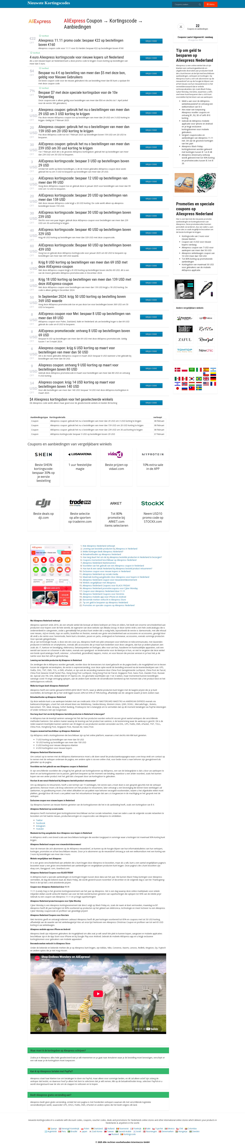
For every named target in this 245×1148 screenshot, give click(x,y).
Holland (110, 1128)
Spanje (53, 1128)
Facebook (40, 823)
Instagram (40, 826)
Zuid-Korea (96, 1131)
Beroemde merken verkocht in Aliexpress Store (104, 599)
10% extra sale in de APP (153, 467)
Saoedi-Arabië (124, 1131)
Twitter (39, 820)
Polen (86, 1128)
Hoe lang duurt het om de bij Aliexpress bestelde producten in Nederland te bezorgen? (122, 557)
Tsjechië (159, 1128)
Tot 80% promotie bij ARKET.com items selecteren (116, 519)
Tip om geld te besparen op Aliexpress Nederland (105, 602)
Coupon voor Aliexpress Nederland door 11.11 (104, 591)
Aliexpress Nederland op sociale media (100, 574)
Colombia (192, 1128)
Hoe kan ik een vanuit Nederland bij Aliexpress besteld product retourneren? (117, 568)
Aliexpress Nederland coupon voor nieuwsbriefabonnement (110, 579)
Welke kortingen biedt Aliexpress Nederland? (103, 551)
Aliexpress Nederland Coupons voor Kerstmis (103, 594)
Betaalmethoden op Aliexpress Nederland (102, 554)
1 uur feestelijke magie (80, 467)
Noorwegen (151, 1131)
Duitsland (98, 1128)
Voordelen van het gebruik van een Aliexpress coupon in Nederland (113, 565)
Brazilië (73, 1131)
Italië (147, 1128)
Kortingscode (129, 1134)
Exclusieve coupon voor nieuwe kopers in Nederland (106, 571)
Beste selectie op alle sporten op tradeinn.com (80, 518)
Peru (63, 1131)
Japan (84, 1131)
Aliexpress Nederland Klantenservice (99, 562)
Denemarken (167, 1131)
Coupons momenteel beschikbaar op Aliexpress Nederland (109, 560)
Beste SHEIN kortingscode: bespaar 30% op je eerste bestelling (43, 473)
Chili (181, 1128)
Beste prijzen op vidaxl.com (116, 467)
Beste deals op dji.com (43, 516)
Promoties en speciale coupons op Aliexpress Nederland (108, 605)
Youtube (40, 828)
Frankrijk (137, 1128)
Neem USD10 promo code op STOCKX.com (152, 518)
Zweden (195, 1131)
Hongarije (182, 1131)
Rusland (115, 1134)
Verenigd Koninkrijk (70, 1128)
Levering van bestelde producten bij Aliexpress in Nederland (110, 548)
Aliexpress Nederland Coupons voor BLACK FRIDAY (106, 585)
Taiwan (110, 1131)
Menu (212, 4)
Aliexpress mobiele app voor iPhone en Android (104, 596)
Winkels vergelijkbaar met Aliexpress (99, 582)
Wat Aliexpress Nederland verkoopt (99, 545)
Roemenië (124, 1128)
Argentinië (52, 1131)
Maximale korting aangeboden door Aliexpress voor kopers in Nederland (116, 577)
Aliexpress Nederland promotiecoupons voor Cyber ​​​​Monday (110, 588)
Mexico (170, 1128)
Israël (138, 1131)
